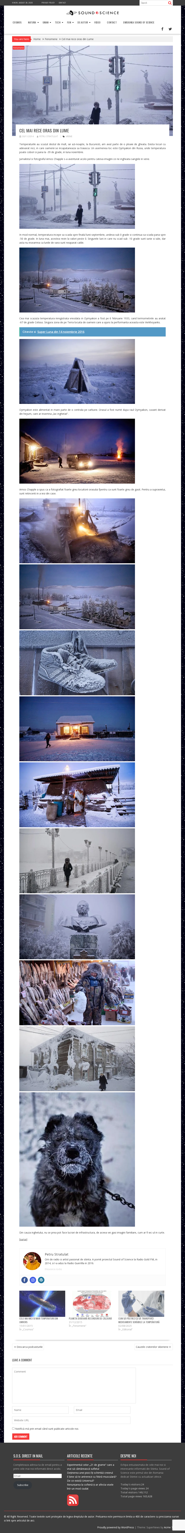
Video (97, 22)
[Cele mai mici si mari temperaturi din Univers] (42, 1304)
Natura (32, 22)
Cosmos (17, 22)
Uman (46, 22)
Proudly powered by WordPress (115, 1527)
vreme (69, 136)
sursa (23, 1239)
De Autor (83, 22)
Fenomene (18, 47)
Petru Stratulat (48, 136)
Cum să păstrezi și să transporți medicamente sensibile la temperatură (139, 1320)
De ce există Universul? (80, 1480)
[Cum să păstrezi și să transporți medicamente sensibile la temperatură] (141, 1304)
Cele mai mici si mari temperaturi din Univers (38, 1320)
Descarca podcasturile (30, 1347)
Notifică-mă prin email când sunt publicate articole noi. (47, 1428)
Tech (58, 22)
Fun (69, 22)
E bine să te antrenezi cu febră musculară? (91, 1476)
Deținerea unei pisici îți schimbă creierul (90, 1472)
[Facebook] (24, 1280)
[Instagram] (33, 1280)
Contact (62, 2)
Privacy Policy (48, 2)
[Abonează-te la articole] (73, 1505)
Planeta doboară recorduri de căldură (90, 1318)
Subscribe (22, 1485)
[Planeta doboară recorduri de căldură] (92, 1304)
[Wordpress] (41, 1280)
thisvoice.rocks (53, 1269)
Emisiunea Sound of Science (138, 22)
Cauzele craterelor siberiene (152, 1347)
